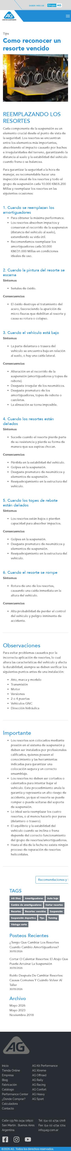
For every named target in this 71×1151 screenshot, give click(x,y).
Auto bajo (52, 898)
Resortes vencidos (35, 911)
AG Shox (16, 898)
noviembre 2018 (21, 1015)
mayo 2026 (17, 1006)
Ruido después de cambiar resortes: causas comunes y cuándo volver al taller (36, 980)
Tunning (52, 918)
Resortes (16, 911)
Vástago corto (19, 924)
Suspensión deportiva (23, 918)
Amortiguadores (34, 898)
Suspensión (56, 911)
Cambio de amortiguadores (26, 905)
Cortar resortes (54, 905)
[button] (67, 16)
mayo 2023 (17, 1010)
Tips (6, 34)
